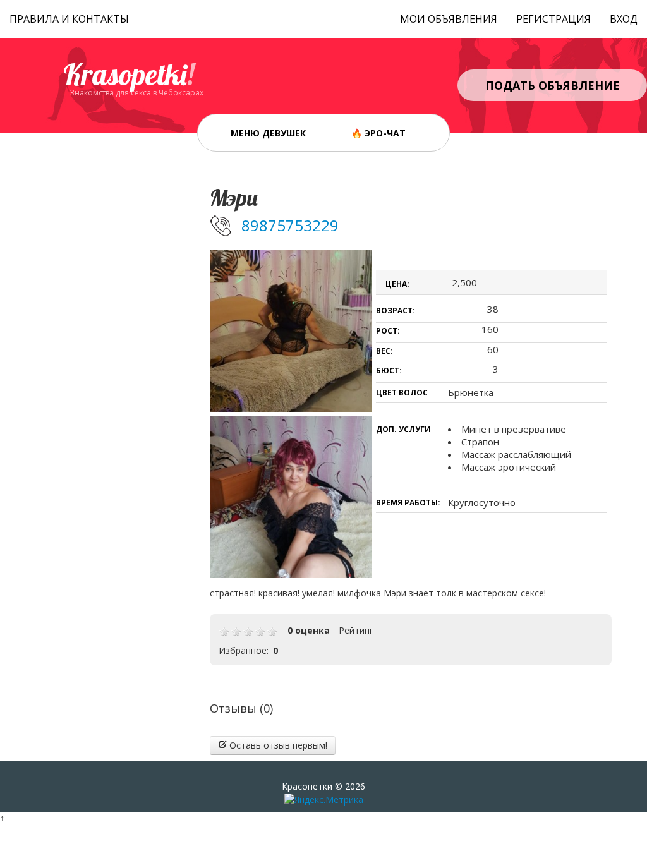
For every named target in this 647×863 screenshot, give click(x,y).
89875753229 (290, 225)
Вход (624, 19)
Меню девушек (268, 133)
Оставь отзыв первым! (277, 745)
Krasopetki (128, 74)
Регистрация (553, 19)
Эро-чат (385, 133)
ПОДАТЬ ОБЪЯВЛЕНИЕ (552, 85)
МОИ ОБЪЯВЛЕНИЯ (448, 19)
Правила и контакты (69, 19)
